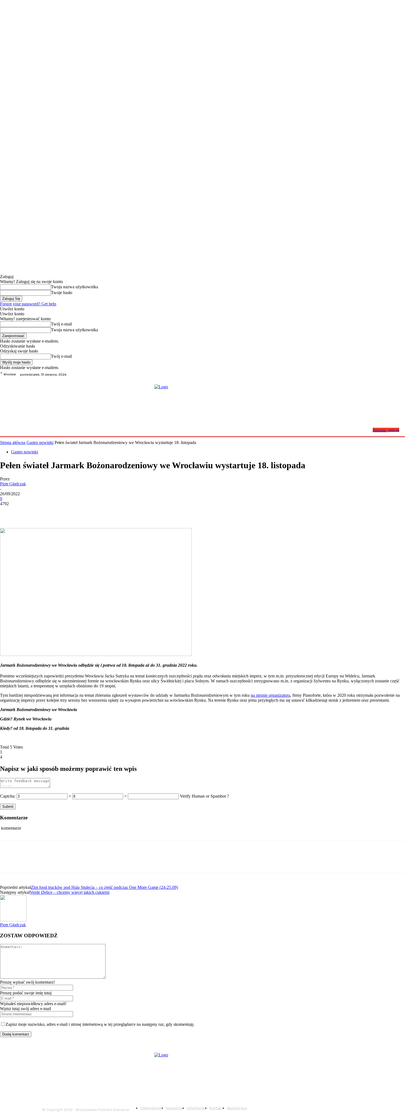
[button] (366, 429)
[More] (88, 512)
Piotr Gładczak (13, 483)
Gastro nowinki (39, 442)
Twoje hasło (61, 292)
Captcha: (7, 796)
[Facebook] (388, 374)
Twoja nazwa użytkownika (74, 286)
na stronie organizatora (270, 695)
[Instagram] (395, 374)
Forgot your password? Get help (28, 304)
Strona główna (12, 442)
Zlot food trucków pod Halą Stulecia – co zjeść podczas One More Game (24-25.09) (104, 887)
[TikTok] (401, 374)
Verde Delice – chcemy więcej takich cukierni (69, 892)
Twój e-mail (61, 324)
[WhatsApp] (69, 512)
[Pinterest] (49, 512)
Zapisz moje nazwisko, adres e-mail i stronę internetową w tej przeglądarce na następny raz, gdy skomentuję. (100, 1024)
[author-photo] (13, 919)
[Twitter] (29, 512)
